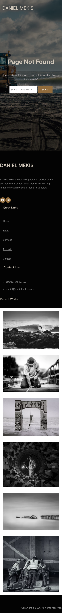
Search (45, 89)
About (6, 230)
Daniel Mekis (17, 8)
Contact (7, 259)
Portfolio (7, 249)
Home (6, 221)
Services (7, 240)
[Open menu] (4, 12)
